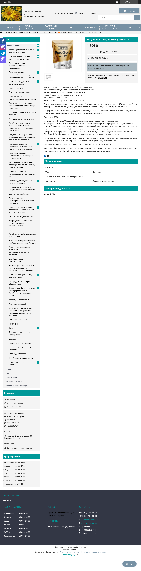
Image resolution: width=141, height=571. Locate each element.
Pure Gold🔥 (54, 32)
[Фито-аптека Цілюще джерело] (11, 20)
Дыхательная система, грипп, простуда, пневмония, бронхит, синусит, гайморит (22, 164)
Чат (131, 564)
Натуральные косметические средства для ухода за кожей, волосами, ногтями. (21, 209)
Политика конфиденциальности (93, 552)
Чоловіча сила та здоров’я (20, 343)
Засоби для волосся (17, 354)
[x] (48, 156)
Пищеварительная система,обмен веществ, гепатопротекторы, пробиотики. (22, 74)
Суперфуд (13, 328)
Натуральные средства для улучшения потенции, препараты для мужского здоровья (22, 137)
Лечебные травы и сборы (19, 92)
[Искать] (137, 17)
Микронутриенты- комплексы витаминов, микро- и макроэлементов (21, 223)
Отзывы (9, 373)
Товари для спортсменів (19, 300)
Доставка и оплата (51, 27)
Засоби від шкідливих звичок (21, 358)
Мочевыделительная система (21, 119)
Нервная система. (16, 88)
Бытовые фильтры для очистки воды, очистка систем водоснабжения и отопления (22, 268)
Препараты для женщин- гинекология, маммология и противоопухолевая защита (20, 146)
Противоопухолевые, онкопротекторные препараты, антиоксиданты (21, 155)
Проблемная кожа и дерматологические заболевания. (17, 65)
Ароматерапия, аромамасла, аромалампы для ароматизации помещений (22, 105)
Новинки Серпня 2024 (18, 320)
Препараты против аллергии (20, 230)
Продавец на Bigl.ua (70, 550)
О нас (70, 27)
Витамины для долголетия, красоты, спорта (27, 32)
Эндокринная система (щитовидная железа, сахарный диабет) (22, 173)
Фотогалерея (11, 377)
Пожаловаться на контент (70, 552)
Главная (10, 27)
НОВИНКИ (13, 324)
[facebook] (45, 156)
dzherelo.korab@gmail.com (18, 416)
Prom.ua (82, 547)
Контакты (90, 27)
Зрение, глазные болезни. (20, 194)
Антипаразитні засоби (18, 304)
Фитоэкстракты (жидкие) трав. (21, 216)
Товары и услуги (29, 27)
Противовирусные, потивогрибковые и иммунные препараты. (21, 200)
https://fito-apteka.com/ (16, 413)
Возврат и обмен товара (109, 27)
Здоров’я (12, 339)
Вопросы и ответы (14, 381)
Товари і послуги (13, 45)
